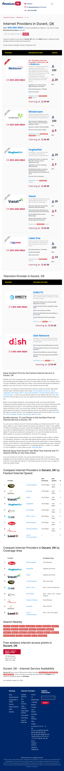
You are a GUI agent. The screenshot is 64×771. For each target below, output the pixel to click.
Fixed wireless (26, 414)
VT (37, 738)
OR (37, 736)
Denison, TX (50, 629)
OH (33, 736)
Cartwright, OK (24, 629)
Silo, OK (34, 635)
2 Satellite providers (9, 674)
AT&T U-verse (23, 393)
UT (33, 738)
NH (39, 734)
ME (32, 732)
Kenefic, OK (23, 632)
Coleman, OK (41, 629)
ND (35, 734)
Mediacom (34, 64)
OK (35, 736)
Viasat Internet (13, 697)
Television (38, 414)
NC (32, 734)
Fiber (57, 412)
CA (38, 726)
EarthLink (47, 391)
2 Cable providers (53, 672)
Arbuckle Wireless (45, 393)
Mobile (33, 705)
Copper (19, 414)
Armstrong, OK (42, 635)
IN (37, 730)
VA (35, 738)
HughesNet (35, 149)
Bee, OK (22, 626)
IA (31, 730)
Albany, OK (15, 626)
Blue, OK (38, 626)
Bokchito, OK (46, 626)
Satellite (13, 414)
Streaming (24, 718)
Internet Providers (8, 17)
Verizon (11, 704)
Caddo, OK (55, 626)
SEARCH (45, 703)
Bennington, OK (30, 626)
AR (34, 726)
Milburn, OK (55, 632)
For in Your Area (36, 7)
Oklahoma (19, 17)
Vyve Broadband (38, 391)
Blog (10, 695)
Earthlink (34, 714)
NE (37, 734)
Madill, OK (40, 632)
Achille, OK (7, 626)
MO (39, 732)
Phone (8, 414)
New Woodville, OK (9, 635)
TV (32, 697)
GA (32, 728)
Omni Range (15, 393)
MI (34, 732)
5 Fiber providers (43, 672)
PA (39, 736)
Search (26, 34)
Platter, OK (19, 635)
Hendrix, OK (7, 632)
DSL (4, 414)
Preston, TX (27, 635)
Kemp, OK (15, 632)
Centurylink (24, 715)
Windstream (36, 111)
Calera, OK (7, 629)
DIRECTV (38, 292)
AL (32, 726)
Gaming (11, 712)
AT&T (10, 709)
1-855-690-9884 (31, 10)
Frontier (33, 707)
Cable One (34, 238)
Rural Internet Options (33, 743)
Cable (53, 412)
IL (35, 730)
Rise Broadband (34, 393)
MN (37, 732)
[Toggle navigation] (52, 4)
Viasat (32, 196)
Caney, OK (15, 629)
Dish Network (41, 335)
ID (33, 730)
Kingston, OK (31, 632)
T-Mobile (34, 702)
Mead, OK (47, 632)
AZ (36, 726)
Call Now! (29, 4)
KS (39, 730)
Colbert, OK (33, 629)
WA (39, 738)
